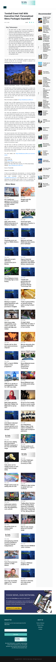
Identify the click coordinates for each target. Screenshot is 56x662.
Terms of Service (40, 623)
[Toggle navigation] (4, 7)
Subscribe (15, 634)
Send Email (9, 160)
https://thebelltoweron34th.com (26, 100)
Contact (40, 629)
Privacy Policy (40, 625)
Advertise (40, 627)
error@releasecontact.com (10, 177)
